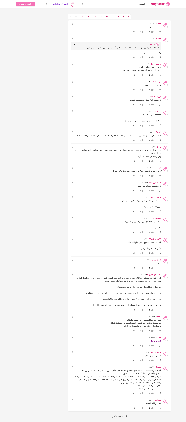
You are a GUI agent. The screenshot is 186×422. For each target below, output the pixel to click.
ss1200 (158, 337)
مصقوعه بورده (156, 218)
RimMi (158, 23)
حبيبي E (158, 367)
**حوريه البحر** (155, 239)
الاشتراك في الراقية (60, 4)
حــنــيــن (158, 111)
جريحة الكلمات (155, 81)
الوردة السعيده (156, 260)
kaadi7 (158, 316)
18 (101, 16)
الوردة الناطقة (156, 96)
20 (88, 16)
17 (107, 16)
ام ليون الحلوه (156, 197)
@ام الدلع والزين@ (154, 274)
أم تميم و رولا (156, 64)
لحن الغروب (151, 44)
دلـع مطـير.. (157, 167)
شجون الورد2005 (154, 182)
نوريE (159, 147)
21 (82, 16)
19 (95, 16)
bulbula (158, 400)
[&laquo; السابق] (128, 16)
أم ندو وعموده (156, 352)
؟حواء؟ (158, 132)
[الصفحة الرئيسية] (160, 4)
